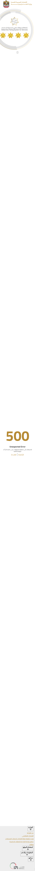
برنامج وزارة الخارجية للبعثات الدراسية (22, 841)
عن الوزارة (30, 832)
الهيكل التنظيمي (28, 835)
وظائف (31, 844)
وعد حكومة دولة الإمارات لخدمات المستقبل (19, 838)
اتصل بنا (13, 454)
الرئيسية (21, 454)
